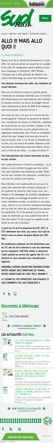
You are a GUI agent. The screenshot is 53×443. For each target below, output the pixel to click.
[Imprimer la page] (15, 293)
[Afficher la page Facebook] (2, 428)
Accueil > (5, 34)
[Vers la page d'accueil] (17, 18)
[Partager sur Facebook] (3, 293)
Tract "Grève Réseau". (18, 316)
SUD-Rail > (13, 34)
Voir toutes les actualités (26, 408)
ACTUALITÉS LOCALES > (39, 34)
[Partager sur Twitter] (9, 293)
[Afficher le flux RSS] (19, 428)
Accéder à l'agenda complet (27, 326)
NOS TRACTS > (23, 34)
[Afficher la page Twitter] (11, 428)
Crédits (12, 442)
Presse (17, 3)
